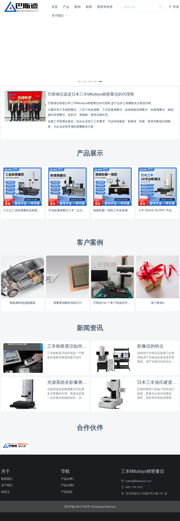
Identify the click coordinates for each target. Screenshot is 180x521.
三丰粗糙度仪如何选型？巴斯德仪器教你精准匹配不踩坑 (67, 346)
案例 (77, 6)
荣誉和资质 (105, 6)
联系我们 (7, 479)
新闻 (89, 6)
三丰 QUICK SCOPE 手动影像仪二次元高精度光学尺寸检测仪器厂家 (158, 210)
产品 (66, 6)
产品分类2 (67, 485)
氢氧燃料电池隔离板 (22, 303)
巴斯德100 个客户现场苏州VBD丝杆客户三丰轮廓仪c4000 (113, 303)
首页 (55, 6)
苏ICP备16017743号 (77, 506)
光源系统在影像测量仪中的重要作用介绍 (67, 382)
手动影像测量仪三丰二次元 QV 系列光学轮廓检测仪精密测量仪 (68, 210)
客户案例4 (157, 303)
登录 (175, 6)
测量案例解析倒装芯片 (67, 303)
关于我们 (58, 15)
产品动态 (66, 491)
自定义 (5, 491)
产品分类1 (67, 479)
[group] (90, 49)
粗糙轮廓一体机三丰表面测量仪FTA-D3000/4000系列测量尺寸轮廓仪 (113, 210)
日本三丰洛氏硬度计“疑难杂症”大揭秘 (157, 382)
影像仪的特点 (150, 346)
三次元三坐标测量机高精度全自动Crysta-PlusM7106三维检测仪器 (23, 210)
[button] (79, 81)
